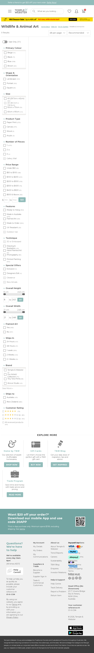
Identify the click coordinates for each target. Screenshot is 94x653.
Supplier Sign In (40, 576)
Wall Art (54, 27)
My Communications (40, 555)
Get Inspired (60, 465)
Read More (15, 495)
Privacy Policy (12, 617)
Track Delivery (57, 588)
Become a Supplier (37, 571)
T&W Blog (55, 565)
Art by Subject (63, 27)
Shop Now (11, 465)
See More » (7, 388)
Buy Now (36, 465)
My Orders (37, 550)
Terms (14, 604)
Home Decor (45, 27)
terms (22, 529)
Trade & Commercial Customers (38, 582)
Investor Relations (58, 572)
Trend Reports (57, 553)
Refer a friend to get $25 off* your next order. (32, 2)
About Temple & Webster (58, 547)
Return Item (56, 595)
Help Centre (56, 584)
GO (22, 199)
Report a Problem (58, 591)
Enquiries (55, 568)
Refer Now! (51, 2)
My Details (37, 546)
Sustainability (56, 561)
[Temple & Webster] (21, 11)
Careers (54, 557)
